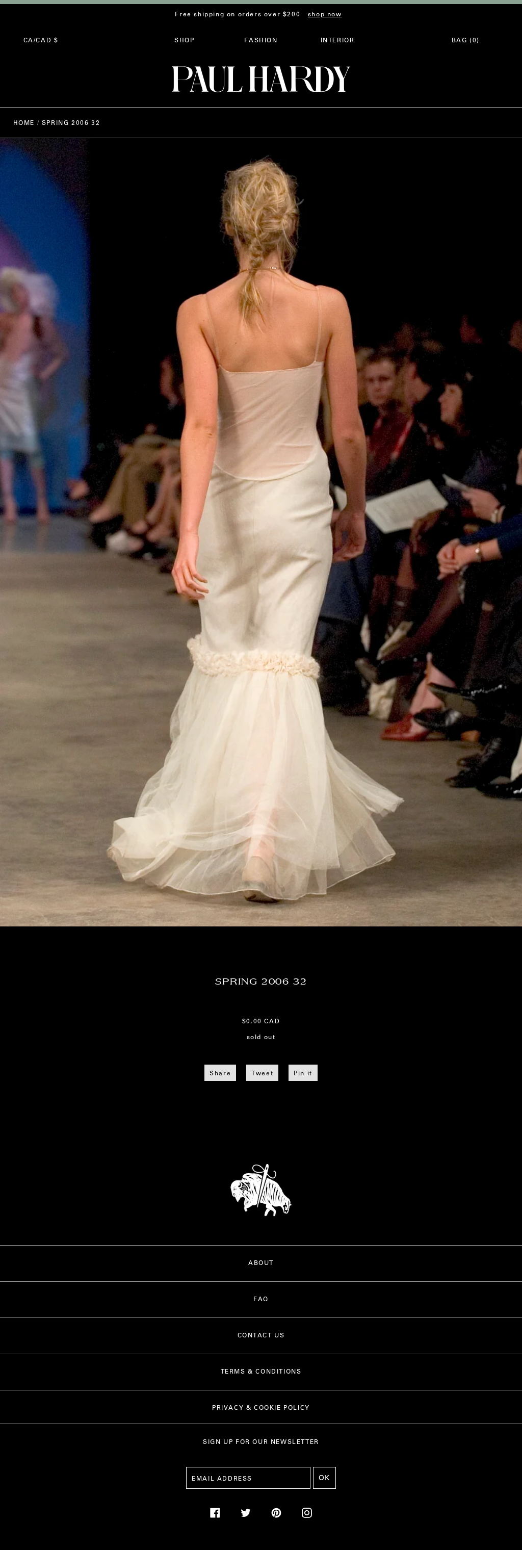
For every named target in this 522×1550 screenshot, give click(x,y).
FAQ (261, 1299)
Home (24, 122)
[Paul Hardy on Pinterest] (276, 1515)
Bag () (466, 40)
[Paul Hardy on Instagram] (307, 1515)
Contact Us (261, 1335)
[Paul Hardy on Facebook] (215, 1515)
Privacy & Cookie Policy (261, 1407)
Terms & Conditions (261, 1371)
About (261, 1262)
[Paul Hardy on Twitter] (246, 1515)
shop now (325, 14)
